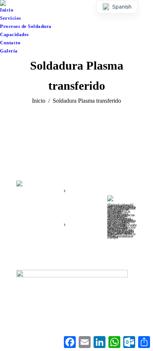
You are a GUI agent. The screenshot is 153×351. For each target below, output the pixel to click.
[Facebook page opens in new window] (22, 222)
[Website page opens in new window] (33, 222)
